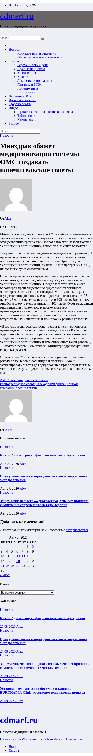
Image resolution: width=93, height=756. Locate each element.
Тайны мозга (26, 115)
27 (18, 566)
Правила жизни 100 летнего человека (45, 112)
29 (28, 566)
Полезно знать (27, 88)
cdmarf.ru (17, 16)
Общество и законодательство (39, 57)
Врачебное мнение (22, 100)
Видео (13, 108)
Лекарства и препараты (34, 80)
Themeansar (74, 739)
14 (23, 556)
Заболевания (26, 73)
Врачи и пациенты (31, 69)
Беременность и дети (32, 65)
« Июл (5, 575)
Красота (23, 77)
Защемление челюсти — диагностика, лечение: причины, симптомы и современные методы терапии (44, 503)
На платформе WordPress (18, 739)
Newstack (54, 739)
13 (18, 556)
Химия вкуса (27, 119)
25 (8, 566)
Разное (14, 123)
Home (13, 746)
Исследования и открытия (36, 53)
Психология (26, 92)
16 (33, 556)
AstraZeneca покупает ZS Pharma (24, 380)
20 (18, 561)
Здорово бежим (20, 104)
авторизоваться (77, 530)
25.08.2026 (8, 676)
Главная (14, 750)
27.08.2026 (8, 651)
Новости (15, 49)
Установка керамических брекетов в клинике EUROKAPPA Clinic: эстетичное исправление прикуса (42, 690)
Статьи (14, 61)
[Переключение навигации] (1, 34)
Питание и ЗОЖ (29, 84)
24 (2, 566)
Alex (7, 218)
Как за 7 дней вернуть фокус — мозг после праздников (42, 455)
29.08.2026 (8, 626)
